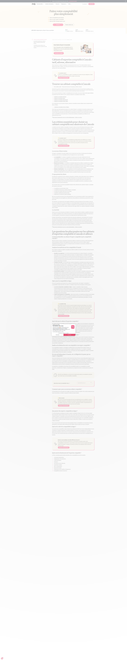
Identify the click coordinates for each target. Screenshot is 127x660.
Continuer (69, 334)
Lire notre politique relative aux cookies (58, 331)
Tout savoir (57, 334)
